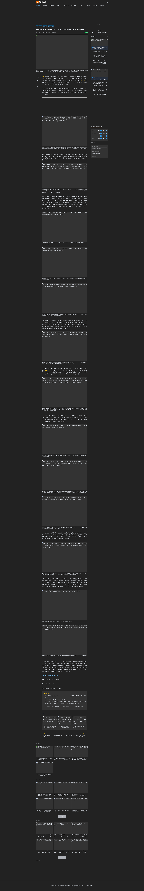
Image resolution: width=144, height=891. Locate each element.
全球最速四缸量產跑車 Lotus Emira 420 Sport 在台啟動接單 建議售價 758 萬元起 (65, 696)
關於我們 (87, 885)
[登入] (105, 2)
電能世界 (59, 5)
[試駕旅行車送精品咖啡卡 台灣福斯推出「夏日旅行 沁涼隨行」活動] (44, 751)
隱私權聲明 (74, 885)
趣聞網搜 (73, 5)
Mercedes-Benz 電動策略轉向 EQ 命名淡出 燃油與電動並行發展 (44, 811)
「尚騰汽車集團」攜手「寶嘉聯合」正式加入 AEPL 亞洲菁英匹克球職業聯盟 (79, 851)
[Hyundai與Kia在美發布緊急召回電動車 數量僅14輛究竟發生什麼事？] (50, 720)
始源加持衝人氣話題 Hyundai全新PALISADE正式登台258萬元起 (62, 704)
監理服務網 (94, 156)
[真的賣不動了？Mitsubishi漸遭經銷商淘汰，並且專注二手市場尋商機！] (44, 787)
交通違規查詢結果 (96, 151)
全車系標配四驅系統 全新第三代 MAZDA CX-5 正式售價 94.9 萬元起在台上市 (80, 835)
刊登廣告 (52, 885)
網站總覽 (91, 885)
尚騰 (40, 26)
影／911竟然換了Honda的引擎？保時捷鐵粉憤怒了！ (61, 795)
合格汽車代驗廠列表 (96, 148)
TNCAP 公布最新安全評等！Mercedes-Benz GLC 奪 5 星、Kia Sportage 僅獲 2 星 (79, 727)
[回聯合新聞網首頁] (37, 2)
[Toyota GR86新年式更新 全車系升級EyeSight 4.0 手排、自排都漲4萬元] (44, 844)
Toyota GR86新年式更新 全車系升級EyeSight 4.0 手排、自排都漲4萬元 (64, 706)
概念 (53, 26)
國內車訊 (38, 5)
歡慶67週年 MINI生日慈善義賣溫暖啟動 (55, 699)
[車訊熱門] (107, 67)
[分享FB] (37, 76)
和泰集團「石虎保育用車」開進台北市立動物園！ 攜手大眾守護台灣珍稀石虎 (65, 702)
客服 (58, 885)
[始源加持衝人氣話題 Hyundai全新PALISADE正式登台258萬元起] (62, 844)
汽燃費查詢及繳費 (96, 153)
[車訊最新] (107, 37)
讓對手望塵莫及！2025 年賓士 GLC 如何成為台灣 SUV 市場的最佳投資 (80, 795)
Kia (37, 26)
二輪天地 (81, 5)
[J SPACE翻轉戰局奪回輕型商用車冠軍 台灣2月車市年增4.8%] (62, 803)
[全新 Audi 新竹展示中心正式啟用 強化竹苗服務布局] (44, 767)
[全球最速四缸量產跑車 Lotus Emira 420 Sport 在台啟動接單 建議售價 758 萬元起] (62, 828)
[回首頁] (43, 2)
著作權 (70, 885)
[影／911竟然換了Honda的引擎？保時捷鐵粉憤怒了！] (62, 787)
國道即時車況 (95, 146)
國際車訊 (52, 5)
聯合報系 (78, 885)
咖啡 (49, 26)
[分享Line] (37, 80)
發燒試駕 (45, 5)
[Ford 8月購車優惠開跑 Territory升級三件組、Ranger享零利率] (62, 751)
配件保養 (95, 5)
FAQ (56, 885)
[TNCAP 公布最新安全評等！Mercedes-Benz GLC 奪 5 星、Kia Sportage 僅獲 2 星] (79, 720)
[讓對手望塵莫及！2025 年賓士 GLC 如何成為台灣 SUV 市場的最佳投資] (79, 787)
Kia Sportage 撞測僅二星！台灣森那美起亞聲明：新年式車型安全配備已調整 (64, 727)
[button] (107, 2)
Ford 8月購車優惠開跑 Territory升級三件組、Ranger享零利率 (62, 759)
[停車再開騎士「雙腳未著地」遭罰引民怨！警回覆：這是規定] (79, 803)
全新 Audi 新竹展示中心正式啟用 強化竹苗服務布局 (44, 775)
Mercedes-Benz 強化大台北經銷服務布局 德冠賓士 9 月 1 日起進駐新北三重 (44, 835)
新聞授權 (62, 885)
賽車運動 (102, 5)
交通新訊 (66, 5)
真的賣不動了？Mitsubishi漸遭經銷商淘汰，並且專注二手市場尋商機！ (44, 795)
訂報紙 (83, 885)
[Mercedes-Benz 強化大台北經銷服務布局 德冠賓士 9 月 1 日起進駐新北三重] (44, 828)
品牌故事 (88, 5)
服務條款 (66, 885)
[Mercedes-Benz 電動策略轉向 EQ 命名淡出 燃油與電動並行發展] (44, 803)
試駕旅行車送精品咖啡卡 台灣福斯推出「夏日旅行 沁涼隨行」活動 (44, 759)
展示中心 (45, 26)
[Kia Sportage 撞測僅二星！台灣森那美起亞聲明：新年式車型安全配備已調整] (64, 720)
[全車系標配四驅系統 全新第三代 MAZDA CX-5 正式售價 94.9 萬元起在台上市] (79, 828)
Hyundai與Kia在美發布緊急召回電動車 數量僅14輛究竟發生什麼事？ (50, 727)
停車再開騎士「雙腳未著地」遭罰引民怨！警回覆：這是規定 (79, 811)
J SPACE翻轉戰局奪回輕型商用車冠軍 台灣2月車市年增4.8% (61, 811)
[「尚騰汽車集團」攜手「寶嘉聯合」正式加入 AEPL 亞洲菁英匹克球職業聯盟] (79, 844)
